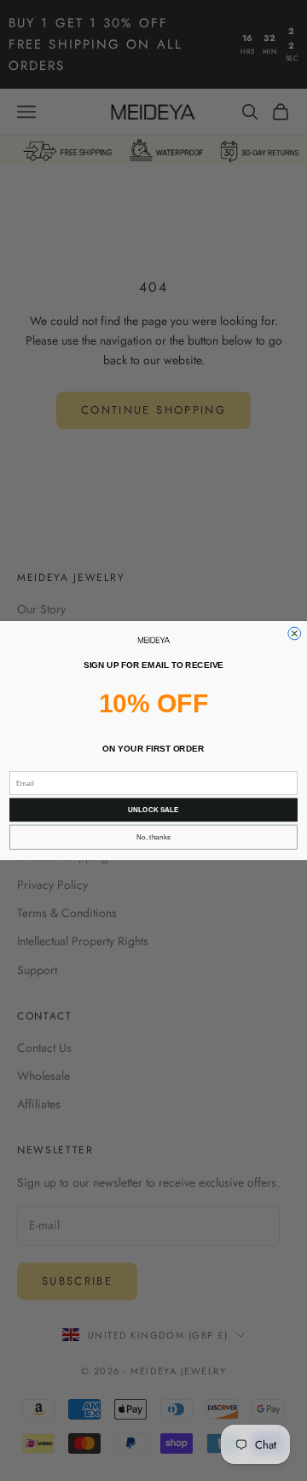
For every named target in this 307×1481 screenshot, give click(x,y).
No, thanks (153, 837)
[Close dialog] (294, 633)
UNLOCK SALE (153, 810)
